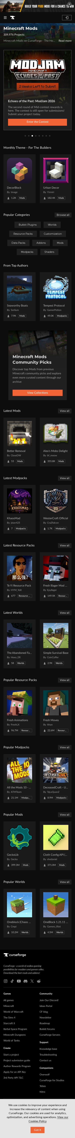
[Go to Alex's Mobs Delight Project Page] (56, 442)
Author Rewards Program (17, 1066)
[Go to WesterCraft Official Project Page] (56, 509)
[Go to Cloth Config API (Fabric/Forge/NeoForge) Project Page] (56, 845)
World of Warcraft (13, 1012)
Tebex (43, 1086)
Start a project (11, 1055)
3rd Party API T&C (13, 1078)
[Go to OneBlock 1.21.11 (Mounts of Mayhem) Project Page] (56, 913)
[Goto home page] (12, 17)
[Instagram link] (5, 981)
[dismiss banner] (69, 4)
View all (64, 411)
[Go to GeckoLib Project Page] (19, 845)
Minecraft (8, 1006)
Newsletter (45, 1017)
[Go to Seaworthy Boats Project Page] (19, 296)
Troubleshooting (48, 1055)
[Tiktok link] (12, 981)
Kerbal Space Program (15, 1029)
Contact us (45, 1060)
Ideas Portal (46, 1006)
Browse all (63, 215)
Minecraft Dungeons (14, 1035)
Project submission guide (16, 1060)
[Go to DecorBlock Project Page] (19, 178)
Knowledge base (48, 1049)
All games (8, 1000)
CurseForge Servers (50, 1035)
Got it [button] (37, 1130)
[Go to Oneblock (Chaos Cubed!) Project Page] (19, 913)
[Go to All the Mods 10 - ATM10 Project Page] (19, 778)
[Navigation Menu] (5, 17)
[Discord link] (25, 981)
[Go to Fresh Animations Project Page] (19, 711)
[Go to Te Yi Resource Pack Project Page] (19, 576)
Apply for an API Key (14, 1072)
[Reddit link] (39, 981)
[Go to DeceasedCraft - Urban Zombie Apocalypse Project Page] (56, 778)
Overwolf (45, 1074)
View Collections (37, 392)
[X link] (32, 981)
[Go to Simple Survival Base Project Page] (56, 643)
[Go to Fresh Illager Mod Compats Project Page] (56, 576)
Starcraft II (9, 1023)
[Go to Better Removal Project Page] (19, 442)
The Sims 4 (9, 1017)
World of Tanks (11, 1040)
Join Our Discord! (49, 1000)
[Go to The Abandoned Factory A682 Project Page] (19, 643)
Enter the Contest (37, 121)
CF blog (44, 1012)
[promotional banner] (37, 6)
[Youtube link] (19, 981)
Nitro (42, 1092)
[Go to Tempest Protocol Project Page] (56, 296)
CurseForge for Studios (52, 1080)
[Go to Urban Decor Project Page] (56, 178)
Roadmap (45, 1023)
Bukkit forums (47, 1029)
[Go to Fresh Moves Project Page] (56, 711)
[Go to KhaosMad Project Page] (19, 509)
